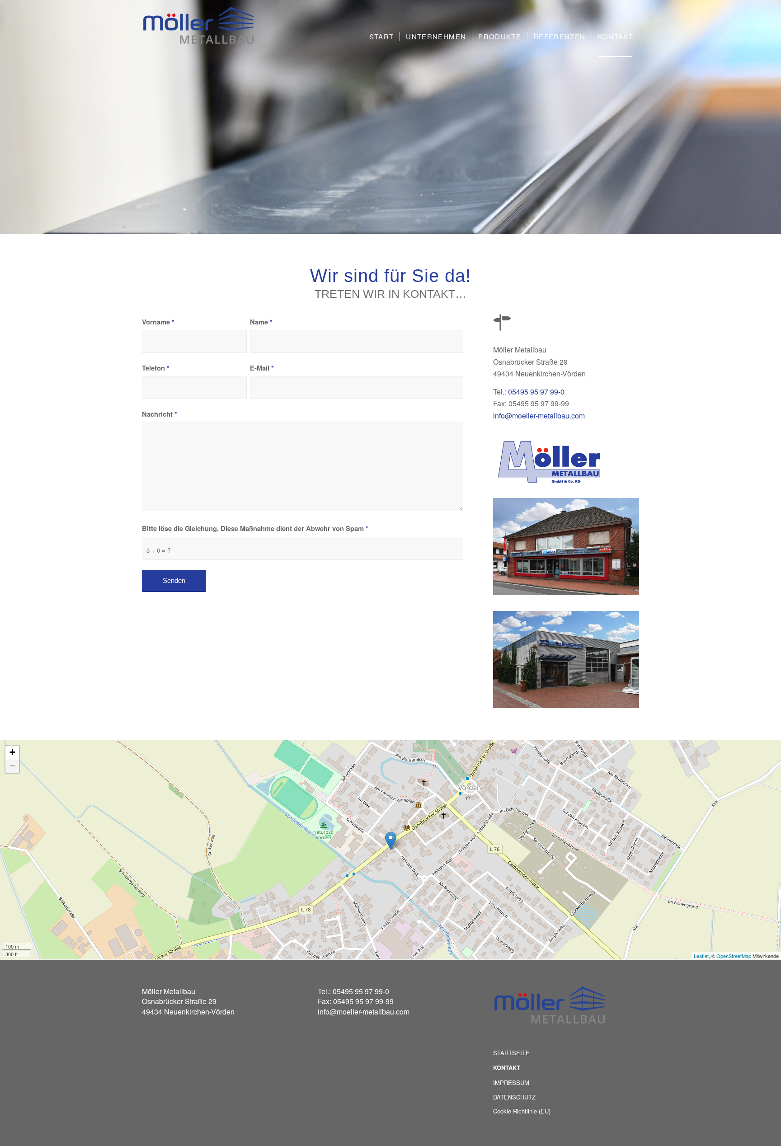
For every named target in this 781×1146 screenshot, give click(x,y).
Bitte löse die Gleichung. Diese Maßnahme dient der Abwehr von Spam (255, 528)
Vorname (158, 322)
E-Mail (262, 368)
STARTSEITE (511, 1052)
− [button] (12, 765)
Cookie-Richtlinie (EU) (521, 1111)
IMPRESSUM (511, 1082)
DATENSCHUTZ (514, 1097)
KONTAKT (506, 1067)
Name (261, 322)
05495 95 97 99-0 (536, 391)
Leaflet (701, 955)
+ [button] (12, 752)
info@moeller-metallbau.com (539, 415)
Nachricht (159, 414)
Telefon (155, 368)
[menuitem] (381, 36)
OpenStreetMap (733, 955)
